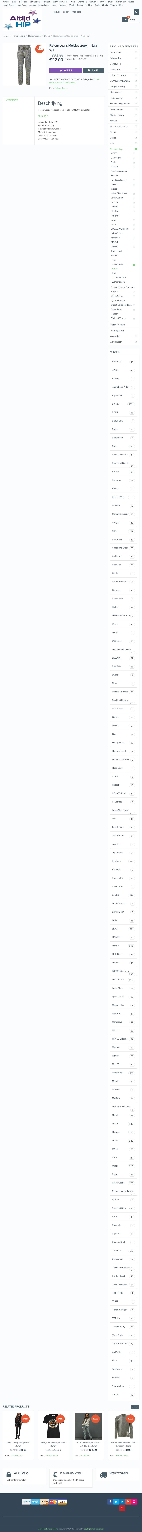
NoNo (122, 1123)
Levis (54, 5)
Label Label (122, 886)
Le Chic (122, 895)
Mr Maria (122, 1089)
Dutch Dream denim (122, 650)
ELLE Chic (122, 658)
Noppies (62, 5)
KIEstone (115, 211)
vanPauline (122, 1352)
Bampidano (122, 438)
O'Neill (122, 1149)
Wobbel (122, 1377)
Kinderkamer (116, 92)
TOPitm (122, 1318)
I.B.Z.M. (122, 776)
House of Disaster (122, 759)
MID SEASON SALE (119, 126)
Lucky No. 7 (122, 988)
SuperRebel (116, 309)
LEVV (113, 224)
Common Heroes (122, 581)
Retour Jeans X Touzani (123, 1192)
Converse (93, 1)
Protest (80, 5)
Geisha (114, 184)
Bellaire (114, 166)
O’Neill (71, 5)
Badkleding (116, 157)
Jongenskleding (117, 86)
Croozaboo (122, 598)
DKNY (103, 1)
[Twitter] (116, 1502)
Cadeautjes (115, 69)
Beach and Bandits (122, 464)
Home (56, 12)
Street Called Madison (121, 305)
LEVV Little (122, 937)
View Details (18, 1429)
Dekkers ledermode (122, 615)
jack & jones (43, 5)
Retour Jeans (55, 82)
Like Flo (122, 946)
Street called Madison (122, 1268)
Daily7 (122, 607)
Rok (114, 273)
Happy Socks (8, 5)
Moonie (122, 1081)
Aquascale (122, 395)
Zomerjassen (118, 282)
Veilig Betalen (21, 1472)
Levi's (113, 220)
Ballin (113, 162)
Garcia (122, 717)
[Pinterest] (122, 1508)
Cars (73, 1)
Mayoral (122, 1047)
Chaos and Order (122, 548)
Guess (131, 1)
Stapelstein (122, 1259)
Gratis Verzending (118, 1472)
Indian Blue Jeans (119, 193)
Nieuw (113, 132)
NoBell (114, 246)
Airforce (6, 1)
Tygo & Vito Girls (122, 1343)
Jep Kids (122, 844)
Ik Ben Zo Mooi (122, 793)
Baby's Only (122, 421)
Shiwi (122, 1216)
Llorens (122, 962)
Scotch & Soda (101, 5)
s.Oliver (89, 5)
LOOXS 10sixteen (122, 972)
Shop (66, 12)
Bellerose (23, 1)
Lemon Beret (122, 912)
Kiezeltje (122, 869)
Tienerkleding (69, 82)
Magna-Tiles (122, 1005)
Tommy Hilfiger (117, 5)
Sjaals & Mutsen (118, 300)
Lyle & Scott (117, 233)
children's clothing (118, 75)
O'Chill (122, 1140)
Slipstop (122, 1233)
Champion (82, 1)
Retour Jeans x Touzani (122, 287)
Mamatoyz (122, 1022)
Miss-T (122, 1064)
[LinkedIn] (122, 1502)
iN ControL (122, 802)
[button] (41, 47)
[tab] (18, 99)
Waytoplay (122, 1369)
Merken (113, 120)
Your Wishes (122, 1386)
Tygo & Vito (122, 1335)
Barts (14, 1)
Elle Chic (115, 175)
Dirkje (122, 624)
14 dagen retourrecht (71, 1472)
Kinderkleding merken (120, 103)
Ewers (110, 1)
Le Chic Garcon (122, 903)
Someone (122, 1250)
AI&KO (114, 153)
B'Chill (122, 412)
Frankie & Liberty (119, 180)
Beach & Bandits (122, 454)
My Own (122, 1098)
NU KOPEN (43, 116)
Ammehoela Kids (122, 387)
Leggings (115, 215)
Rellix (113, 260)
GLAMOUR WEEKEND (120, 81)
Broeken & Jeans (119, 171)
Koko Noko (122, 878)
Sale (112, 143)
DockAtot (122, 641)
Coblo (122, 573)
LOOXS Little (122, 979)
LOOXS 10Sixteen (119, 228)
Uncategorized (117, 330)
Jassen (114, 202)
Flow (122, 683)
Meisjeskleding (117, 115)
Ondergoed (116, 251)
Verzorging (115, 336)
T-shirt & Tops (119, 277)
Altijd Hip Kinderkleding (48, 1529)
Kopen (68, 70)
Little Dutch (122, 954)
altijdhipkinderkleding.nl (94, 1529)
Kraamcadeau (116, 109)
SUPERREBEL (122, 1276)
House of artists (122, 751)
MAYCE (122, 1030)
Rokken (114, 291)
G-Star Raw (121, 1)
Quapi (122, 1166)
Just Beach (122, 852)
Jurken (114, 206)
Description (12, 99)
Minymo (122, 1056)
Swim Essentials (122, 1284)
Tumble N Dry (122, 1327)
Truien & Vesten (118, 318)
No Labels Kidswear (122, 1107)
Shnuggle (122, 1225)
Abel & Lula (122, 361)
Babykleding (115, 58)
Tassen (114, 313)
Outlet (113, 137)
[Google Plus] (128, 1502)
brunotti (47, 1)
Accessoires (115, 52)
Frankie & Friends (122, 692)
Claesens (122, 565)
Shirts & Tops (117, 296)
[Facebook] (110, 1502)
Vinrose (122, 1360)
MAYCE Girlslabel (122, 1039)
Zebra (122, 1394)
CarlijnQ (122, 522)
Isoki (122, 819)
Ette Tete (122, 666)
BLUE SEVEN (35, 1)
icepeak (32, 5)
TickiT (122, 1301)
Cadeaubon (115, 63)
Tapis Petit (122, 1293)
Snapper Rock (122, 1242)
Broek (96, 79)
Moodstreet (122, 1073)
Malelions (115, 237)
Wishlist (77, 12)
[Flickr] (134, 1502)
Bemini (122, 488)
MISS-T (114, 242)
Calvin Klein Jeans (61, 1)
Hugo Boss (21, 5)
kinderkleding (116, 98)
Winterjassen (116, 341)
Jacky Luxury (117, 197)
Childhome (122, 556)
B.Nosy (122, 404)
